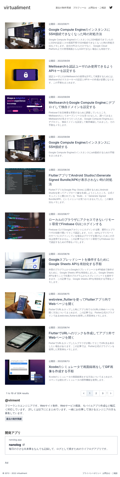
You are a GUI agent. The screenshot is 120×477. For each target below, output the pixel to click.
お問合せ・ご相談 (97, 7)
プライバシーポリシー (91, 473)
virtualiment (22, 473)
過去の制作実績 (63, 7)
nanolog (15, 445)
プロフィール (79, 7)
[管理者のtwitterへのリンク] (111, 7)
